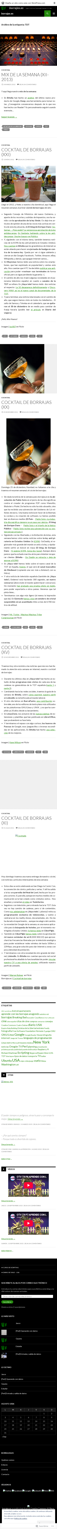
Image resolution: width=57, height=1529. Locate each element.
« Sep (4, 1436)
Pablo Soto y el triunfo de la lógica (39, 525)
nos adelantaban (17, 911)
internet (5, 1038)
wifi (44, 988)
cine (4, 1021)
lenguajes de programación (37, 1037)
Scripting (23, 1052)
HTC (5, 336)
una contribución (44, 701)
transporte (32, 1056)
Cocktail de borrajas (22, 978)
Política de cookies (20, 1518)
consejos (49, 1021)
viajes (22, 1061)
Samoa (24, 336)
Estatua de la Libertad (13, 126)
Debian (25, 1025)
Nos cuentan (9, 246)
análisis (31, 97)
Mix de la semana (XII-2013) (25, 77)
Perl (25, 1046)
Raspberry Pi (43, 1049)
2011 (3, 1011)
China (6, 627)
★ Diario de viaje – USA (10, 1272)
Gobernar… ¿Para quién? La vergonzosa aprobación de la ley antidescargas (30, 229)
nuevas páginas (43, 713)
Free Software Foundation (23, 1031)
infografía (47, 1035)
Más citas (6, 1159)
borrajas (6, 1017)
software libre (41, 1053)
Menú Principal (54, 13)
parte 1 (50, 685)
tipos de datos (20, 1056)
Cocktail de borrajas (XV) (26, 650)
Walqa (43, 1061)
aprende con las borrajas (14, 1013)
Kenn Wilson (15, 742)
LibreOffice (18, 752)
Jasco (3, 1206)
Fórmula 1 (40, 1031)
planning (32, 1046)
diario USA (35, 1025)
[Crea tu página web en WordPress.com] (28, 3)
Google (29, 126)
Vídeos (11, 1169)
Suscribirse (7, 1302)
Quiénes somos (7, 1460)
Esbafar (19, 1346)
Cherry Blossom (49, 1018)
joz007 (13, 326)
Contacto (5, 1474)
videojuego (29, 1061)
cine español (11, 1021)
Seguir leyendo (9, 117)
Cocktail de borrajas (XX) (26, 405)
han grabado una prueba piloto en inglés (36, 586)
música (30, 1043)
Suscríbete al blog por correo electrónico (24, 1283)
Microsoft (16, 1043)
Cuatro (19, 1025)
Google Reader (30, 1035)
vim (45, 752)
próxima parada (7, 1049)
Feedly (46, 1028)
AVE (47, 1014)
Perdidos (28, 988)
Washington (8, 1064)
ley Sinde (13, 336)
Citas (10, 1075)
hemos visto (29, 598)
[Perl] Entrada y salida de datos (28, 1354)
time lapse (10, 1056)
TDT (46, 126)
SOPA (32, 336)
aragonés (34, 1013)
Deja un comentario (27, 84)
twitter (43, 1056)
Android (15, 1011)
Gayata (4, 1243)
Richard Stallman (9, 1053)
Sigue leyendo (15, 1118)
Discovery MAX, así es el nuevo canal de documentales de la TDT (30, 290)
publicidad (18, 1049)
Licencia (4, 1469)
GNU (53, 1031)
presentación (42, 1047)
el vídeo (26, 902)
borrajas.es (7, 13)
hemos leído (31, 933)
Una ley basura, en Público (26, 236)
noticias (5, 1046)
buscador (30, 1018)
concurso (16, 627)
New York (41, 1042)
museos (23, 1043)
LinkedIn (30, 752)
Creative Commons (8, 1025)
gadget (48, 1031)
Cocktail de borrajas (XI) (26, 820)
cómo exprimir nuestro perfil (42, 694)
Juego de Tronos (16, 1038)
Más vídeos (7, 1251)
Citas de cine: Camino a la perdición (16, 1149)
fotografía (6, 1031)
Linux (3, 1042)
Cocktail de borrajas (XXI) (26, 152)
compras (33, 1021)
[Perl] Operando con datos (27, 1331)
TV (39, 1056)
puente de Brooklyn (29, 1049)
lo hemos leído (34, 930)
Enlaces (4, 1465)
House (39, 1035)
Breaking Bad (19, 1017)
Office (38, 126)
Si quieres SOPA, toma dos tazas (26, 551)
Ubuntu (6, 1060)
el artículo (36, 309)
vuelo (6, 129)
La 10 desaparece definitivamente (31, 287)
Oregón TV (15, 1046)
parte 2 (7, 688)
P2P (25, 627)
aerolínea (8, 1011)
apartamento (25, 1011)
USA (16, 1060)
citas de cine (23, 1021)
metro (9, 1043)
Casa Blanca (39, 1018)
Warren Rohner (16, 975)
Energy (22, 566)
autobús (43, 1014)
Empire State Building (9, 1028)
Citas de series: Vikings (10, 1124)
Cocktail (5, 70)
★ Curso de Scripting (10, 1267)
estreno (40, 1028)
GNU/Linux (7, 1034)
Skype (32, 1053)
